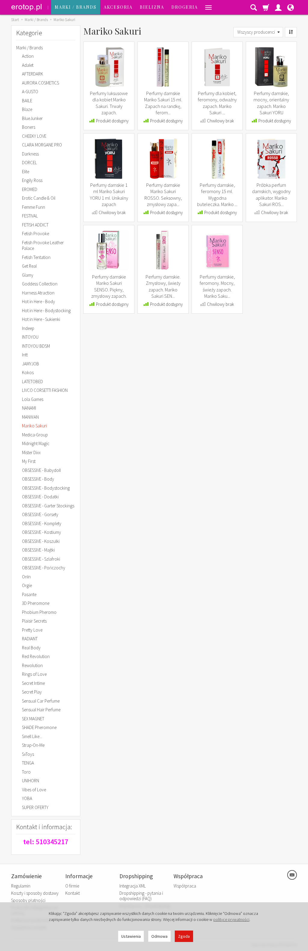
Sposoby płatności (28, 900)
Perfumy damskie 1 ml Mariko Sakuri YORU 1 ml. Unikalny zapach (109, 195)
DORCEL (29, 162)
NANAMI (29, 408)
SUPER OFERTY (35, 807)
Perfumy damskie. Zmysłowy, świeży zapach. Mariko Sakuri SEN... (163, 286)
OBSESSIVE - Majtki (38, 550)
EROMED (29, 189)
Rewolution (32, 665)
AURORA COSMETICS (40, 83)
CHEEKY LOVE (34, 136)
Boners (28, 127)
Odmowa (159, 936)
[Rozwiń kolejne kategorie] (208, 7)
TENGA (28, 763)
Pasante (29, 594)
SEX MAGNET (33, 719)
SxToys (28, 754)
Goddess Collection (39, 284)
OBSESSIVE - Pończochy (43, 568)
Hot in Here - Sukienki (41, 319)
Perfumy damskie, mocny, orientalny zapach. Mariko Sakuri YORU (271, 103)
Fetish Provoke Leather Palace (43, 245)
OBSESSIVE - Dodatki (40, 497)
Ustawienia (131, 936)
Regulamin (20, 886)
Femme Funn (33, 207)
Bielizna (152, 7)
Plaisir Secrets (34, 621)
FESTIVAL (30, 216)
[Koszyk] (266, 7)
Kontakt (72, 893)
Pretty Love (32, 630)
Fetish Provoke (35, 233)
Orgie (27, 585)
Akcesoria (118, 7)
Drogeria (184, 7)
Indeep (28, 328)
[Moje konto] (278, 7)
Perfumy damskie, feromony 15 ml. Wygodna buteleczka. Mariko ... (217, 195)
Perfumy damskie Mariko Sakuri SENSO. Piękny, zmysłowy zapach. (109, 286)
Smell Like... (32, 736)
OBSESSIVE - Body (38, 479)
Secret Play (32, 692)
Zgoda (184, 936)
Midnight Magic (35, 443)
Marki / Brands (76, 7)
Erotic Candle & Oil (38, 198)
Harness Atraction (38, 293)
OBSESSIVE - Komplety (41, 523)
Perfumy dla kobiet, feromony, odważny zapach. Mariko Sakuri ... (217, 103)
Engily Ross (32, 180)
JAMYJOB (30, 364)
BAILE (27, 100)
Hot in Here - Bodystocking (46, 310)
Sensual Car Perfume (41, 701)
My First (28, 461)
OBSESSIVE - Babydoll (41, 470)
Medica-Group (35, 435)
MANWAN (30, 417)
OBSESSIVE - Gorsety (40, 514)
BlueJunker (32, 118)
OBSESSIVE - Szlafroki (41, 559)
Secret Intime (33, 683)
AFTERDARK (32, 74)
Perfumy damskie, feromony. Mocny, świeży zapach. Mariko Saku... (217, 286)
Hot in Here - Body (38, 301)
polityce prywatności (231, 919)
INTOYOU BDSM (36, 346)
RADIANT (30, 639)
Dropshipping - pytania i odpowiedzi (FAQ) (141, 895)
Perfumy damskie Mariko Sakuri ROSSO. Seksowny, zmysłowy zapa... (163, 195)
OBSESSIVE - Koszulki (41, 541)
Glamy (27, 275)
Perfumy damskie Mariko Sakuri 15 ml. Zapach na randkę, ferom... (163, 103)
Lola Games (32, 399)
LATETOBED (32, 381)
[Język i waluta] (290, 7)
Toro (26, 772)
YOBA (27, 798)
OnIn (26, 577)
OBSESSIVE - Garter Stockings (48, 506)
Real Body (31, 648)
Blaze (27, 109)
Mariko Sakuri (34, 426)
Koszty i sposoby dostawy (35, 893)
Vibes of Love (34, 789)
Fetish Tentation (36, 257)
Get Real (29, 266)
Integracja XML (132, 886)
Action (28, 56)
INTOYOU (30, 337)
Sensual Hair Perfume (41, 709)
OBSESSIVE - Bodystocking (46, 488)
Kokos (28, 372)
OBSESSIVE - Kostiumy (41, 532)
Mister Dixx (31, 452)
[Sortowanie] (291, 32)
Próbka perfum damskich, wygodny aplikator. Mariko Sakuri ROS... (271, 195)
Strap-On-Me (33, 745)
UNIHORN (30, 780)
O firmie (72, 886)
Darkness (30, 154)
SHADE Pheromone (39, 727)
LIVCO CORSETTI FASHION (45, 390)
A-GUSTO (30, 91)
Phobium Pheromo (39, 612)
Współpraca (185, 886)
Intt (25, 355)
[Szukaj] (253, 7)
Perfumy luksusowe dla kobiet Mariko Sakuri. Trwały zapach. (109, 103)
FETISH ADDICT (35, 225)
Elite (25, 171)
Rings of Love (34, 674)
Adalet (27, 65)
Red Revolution (36, 656)
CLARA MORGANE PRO (42, 145)
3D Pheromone (35, 603)
